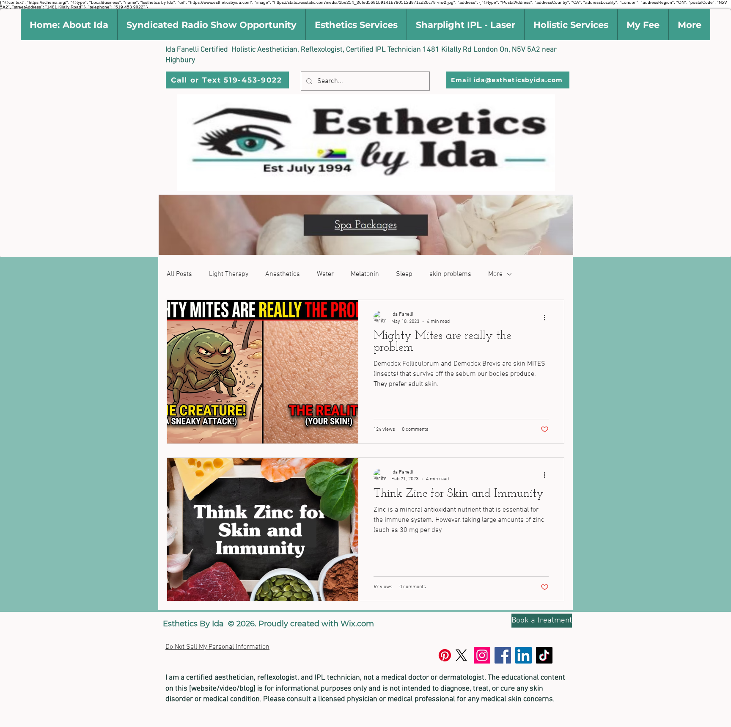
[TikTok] (544, 655)
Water (325, 274)
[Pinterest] (445, 655)
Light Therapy (228, 274)
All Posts (179, 274)
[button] (69, 24)
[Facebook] (503, 655)
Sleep (404, 274)
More (495, 274)
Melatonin (365, 274)
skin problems (450, 274)
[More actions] (547, 317)
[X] (461, 655)
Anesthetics (282, 274)
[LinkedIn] (523, 655)
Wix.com (357, 623)
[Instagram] (482, 655)
